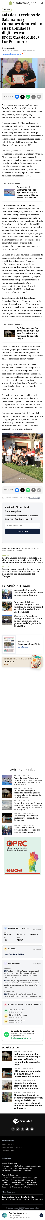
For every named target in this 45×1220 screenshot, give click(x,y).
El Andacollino (27, 1180)
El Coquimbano (28, 1178)
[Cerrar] (41, 1215)
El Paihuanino (16, 1180)
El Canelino (30, 1185)
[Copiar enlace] (39, 97)
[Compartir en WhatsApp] (28, 97)
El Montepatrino (16, 1182)
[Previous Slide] (7, 458)
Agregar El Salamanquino (12, 54)
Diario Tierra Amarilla (17, 1168)
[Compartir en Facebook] (17, 97)
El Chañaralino (18, 1166)
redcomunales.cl (8, 1145)
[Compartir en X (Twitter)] (22, 97)
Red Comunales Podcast (17, 1199)
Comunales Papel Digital (10, 1197)
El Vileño (27, 1187)
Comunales (27, 548)
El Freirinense (27, 1171)
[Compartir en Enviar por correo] (33, 97)
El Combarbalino (18, 1185)
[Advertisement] (22, 692)
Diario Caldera (30, 1166)
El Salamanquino (16, 1187)
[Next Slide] (37, 458)
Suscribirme (22, 531)
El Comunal (6, 1178)
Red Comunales (10, 48)
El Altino (29, 1168)
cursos (38, 548)
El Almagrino (6, 1166)
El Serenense (16, 1178)
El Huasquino (16, 1171)
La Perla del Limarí (30, 1182)
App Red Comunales (35, 1199)
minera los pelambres (12, 551)
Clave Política (25, 1197)
